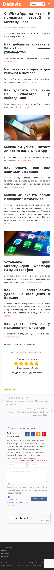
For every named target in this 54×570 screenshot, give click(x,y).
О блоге (4, 556)
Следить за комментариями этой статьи (17, 502)
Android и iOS (10, 389)
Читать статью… (12, 61)
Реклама (4, 550)
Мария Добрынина (30, 352)
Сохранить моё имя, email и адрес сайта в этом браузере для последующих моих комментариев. (27, 490)
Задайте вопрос (8, 547)
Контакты (5, 553)
